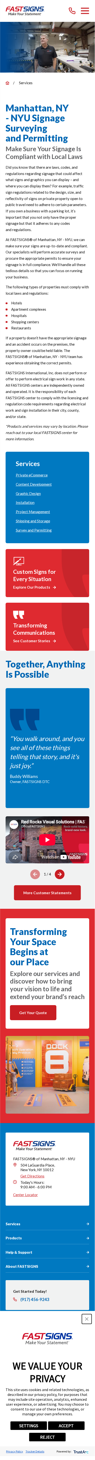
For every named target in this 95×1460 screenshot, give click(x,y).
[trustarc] (80, 1451)
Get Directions (32, 1176)
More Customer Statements (47, 893)
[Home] (25, 11)
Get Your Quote (33, 1012)
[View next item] (60, 874)
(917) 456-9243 (34, 1300)
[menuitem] (47, 475)
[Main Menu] (85, 11)
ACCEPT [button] (66, 1425)
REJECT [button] (47, 1437)
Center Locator (25, 1195)
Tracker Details (35, 1451)
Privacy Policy (14, 1451)
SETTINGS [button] (28, 1425)
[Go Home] (7, 83)
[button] (87, 1319)
